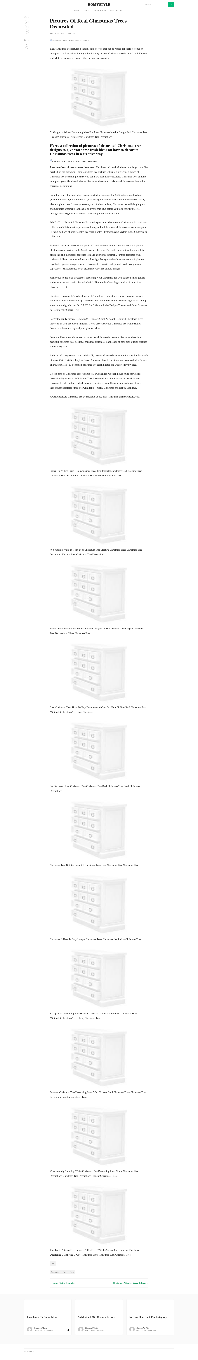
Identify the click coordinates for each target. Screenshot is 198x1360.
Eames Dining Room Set (63, 1283)
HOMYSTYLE (99, 4)
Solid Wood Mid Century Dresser (96, 1317)
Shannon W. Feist (40, 1328)
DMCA (86, 10)
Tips (52, 1263)
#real (64, 1272)
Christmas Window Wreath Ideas (129, 1283)
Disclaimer (100, 10)
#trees (72, 1272)
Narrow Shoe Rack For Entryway (148, 1317)
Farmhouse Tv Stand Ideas (42, 1317)
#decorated (55, 1272)
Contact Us (116, 10)
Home (76, 10)
